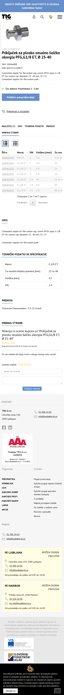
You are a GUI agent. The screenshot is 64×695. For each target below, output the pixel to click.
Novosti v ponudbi (42, 511)
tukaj (20, 683)
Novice (37, 516)
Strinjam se (10, 691)
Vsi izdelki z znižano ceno (45, 507)
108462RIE (8, 168)
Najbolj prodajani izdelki (45, 503)
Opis (20, 126)
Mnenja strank (10, 132)
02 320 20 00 (16, 599)
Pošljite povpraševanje (20, 97)
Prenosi (50, 126)
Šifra (4, 152)
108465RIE (8, 184)
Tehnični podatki (34, 126)
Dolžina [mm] (43, 152)
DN (31, 152)
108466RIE (8, 190)
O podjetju (39, 498)
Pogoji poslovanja (42, 479)
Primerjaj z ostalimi (18, 111)
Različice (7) (8, 126)
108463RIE (8, 174)
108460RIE (8, 157)
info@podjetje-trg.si (48, 416)
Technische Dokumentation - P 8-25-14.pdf (21, 308)
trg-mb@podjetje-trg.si (20, 603)
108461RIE (8, 163)
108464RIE (8, 179)
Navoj (20, 152)
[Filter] (15, 143)
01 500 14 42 (45, 412)
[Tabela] (5, 143)
